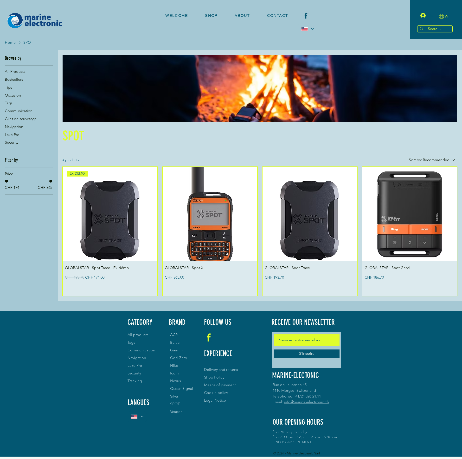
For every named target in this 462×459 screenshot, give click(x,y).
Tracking (135, 381)
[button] (445, 15)
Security (134, 373)
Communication (141, 350)
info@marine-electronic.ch (306, 402)
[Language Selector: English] (307, 29)
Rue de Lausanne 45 (290, 384)
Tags (131, 342)
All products (138, 334)
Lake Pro (135, 365)
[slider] (6, 181)
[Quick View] (210, 214)
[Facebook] (306, 15)
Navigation (137, 357)
